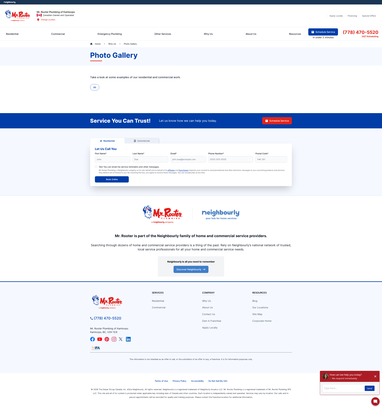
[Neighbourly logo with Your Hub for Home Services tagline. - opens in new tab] (221, 215)
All (94, 87)
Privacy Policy (179, 381)
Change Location (48, 20)
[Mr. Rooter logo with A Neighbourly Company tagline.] (115, 302)
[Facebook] (92, 339)
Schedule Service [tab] (325, 31)
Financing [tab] (352, 15)
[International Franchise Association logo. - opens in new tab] (95, 348)
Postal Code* (261, 153)
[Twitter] (121, 339)
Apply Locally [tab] (336, 15)
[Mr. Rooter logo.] (18, 16)
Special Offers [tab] (369, 15)
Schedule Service (279, 120)
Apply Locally (210, 327)
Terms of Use (161, 381)
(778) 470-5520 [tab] (360, 32)
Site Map (257, 314)
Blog (254, 300)
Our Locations (260, 307)
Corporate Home (261, 320)
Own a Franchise (211, 320)
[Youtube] (99, 339)
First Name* (101, 153)
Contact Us (208, 314)
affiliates (171, 170)
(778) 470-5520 (107, 318)
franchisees (183, 170)
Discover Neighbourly (189, 269)
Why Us (206, 300)
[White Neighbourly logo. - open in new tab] (10, 2)
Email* (174, 153)
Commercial (143, 141)
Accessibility (197, 381)
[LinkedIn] (128, 339)
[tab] (109, 34)
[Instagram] (114, 339)
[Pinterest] (106, 339)
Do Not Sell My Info (217, 381)
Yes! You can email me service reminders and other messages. (129, 166)
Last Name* (138, 153)
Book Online (112, 179)
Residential (109, 141)
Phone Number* (216, 153)
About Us (207, 307)
